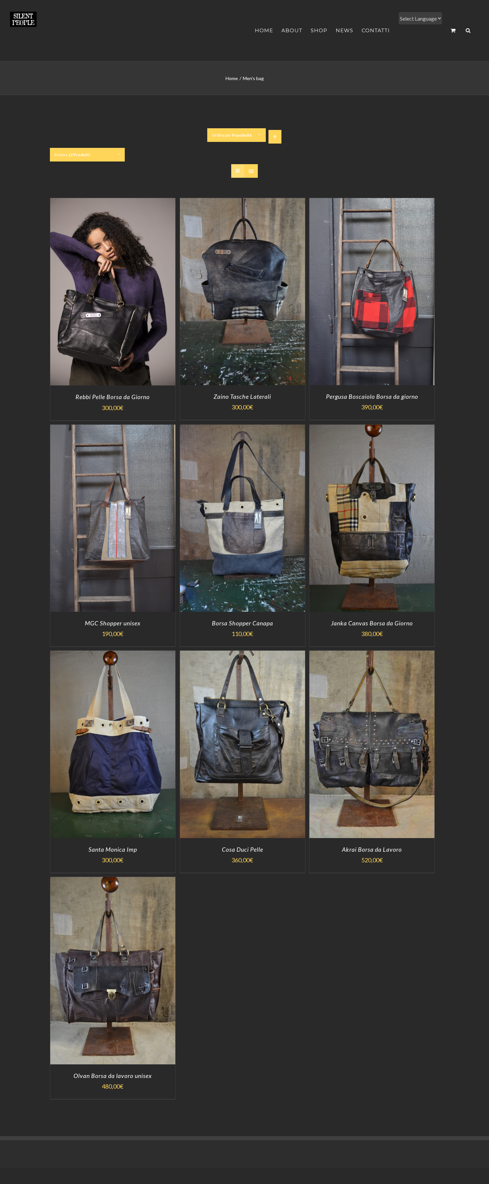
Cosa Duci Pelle (242, 849)
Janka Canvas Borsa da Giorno (372, 623)
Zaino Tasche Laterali (242, 396)
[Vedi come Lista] (250, 170)
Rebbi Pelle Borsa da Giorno (113, 396)
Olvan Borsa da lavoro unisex (113, 1075)
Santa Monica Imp (112, 849)
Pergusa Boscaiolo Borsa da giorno (372, 396)
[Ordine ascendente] (274, 137)
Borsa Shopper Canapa (242, 623)
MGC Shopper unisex (112, 623)
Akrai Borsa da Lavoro (372, 849)
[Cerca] (468, 30)
